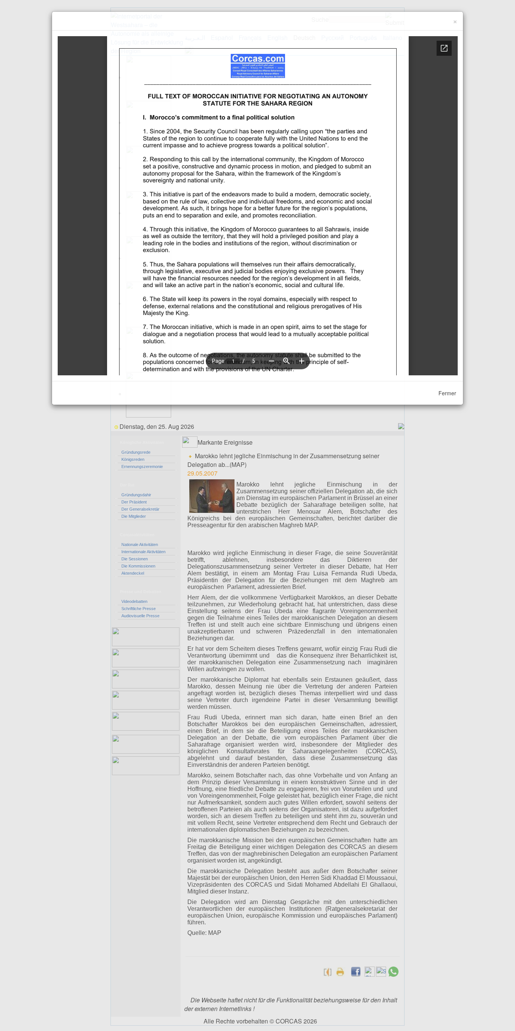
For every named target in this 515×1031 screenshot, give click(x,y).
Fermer (447, 393)
